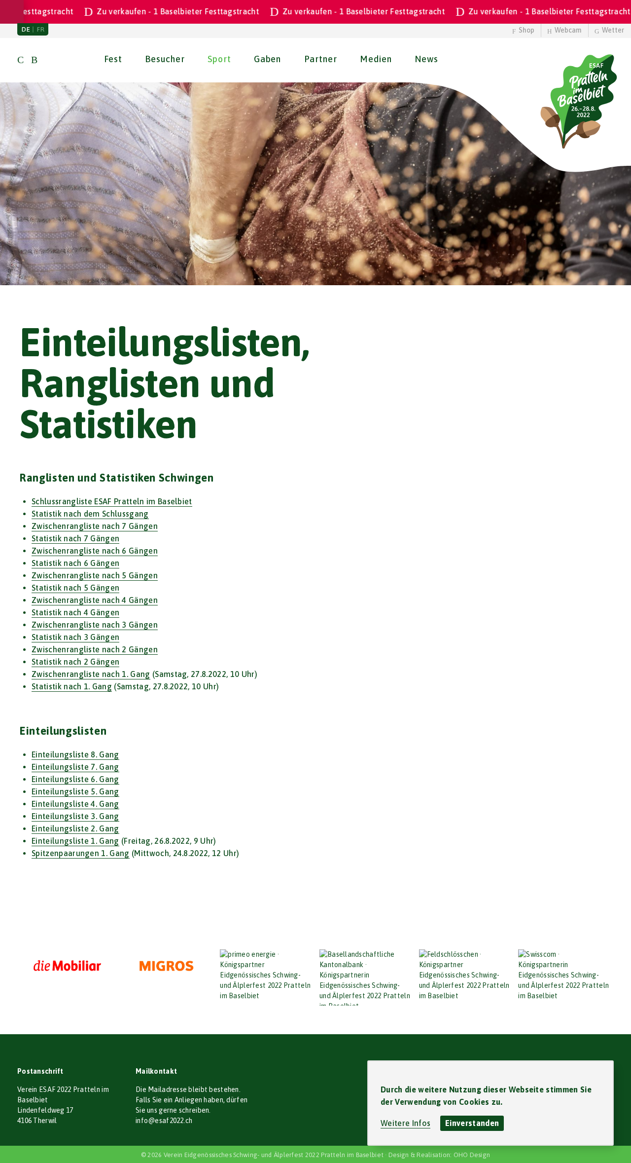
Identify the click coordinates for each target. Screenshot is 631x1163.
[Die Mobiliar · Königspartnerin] (67, 966)
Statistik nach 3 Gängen (75, 637)
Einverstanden (472, 1123)
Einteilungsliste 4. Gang (75, 803)
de (26, 29)
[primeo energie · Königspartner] (266, 975)
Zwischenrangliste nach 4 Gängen (95, 600)
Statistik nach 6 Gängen (75, 563)
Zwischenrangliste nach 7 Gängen (95, 526)
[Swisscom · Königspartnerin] (564, 975)
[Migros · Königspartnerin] (166, 966)
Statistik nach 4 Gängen (75, 612)
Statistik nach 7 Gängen (75, 538)
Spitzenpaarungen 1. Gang (81, 853)
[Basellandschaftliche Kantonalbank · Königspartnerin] (365, 977)
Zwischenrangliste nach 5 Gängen (95, 575)
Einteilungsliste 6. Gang (75, 779)
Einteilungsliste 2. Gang (75, 828)
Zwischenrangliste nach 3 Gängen (95, 624)
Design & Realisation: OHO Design (439, 1155)
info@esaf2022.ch (164, 1121)
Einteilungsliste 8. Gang (75, 754)
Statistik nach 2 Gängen (75, 661)
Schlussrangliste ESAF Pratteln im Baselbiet (112, 501)
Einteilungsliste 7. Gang (75, 766)
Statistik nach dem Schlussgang (90, 513)
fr (40, 29)
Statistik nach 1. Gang (72, 686)
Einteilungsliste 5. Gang (75, 791)
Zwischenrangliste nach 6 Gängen (95, 550)
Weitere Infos (405, 1123)
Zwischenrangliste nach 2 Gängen (95, 649)
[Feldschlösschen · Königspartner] (465, 975)
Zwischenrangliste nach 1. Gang (91, 674)
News (426, 59)
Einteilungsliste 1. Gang (75, 840)
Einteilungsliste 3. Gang (75, 816)
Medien (375, 59)
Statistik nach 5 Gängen (75, 587)
